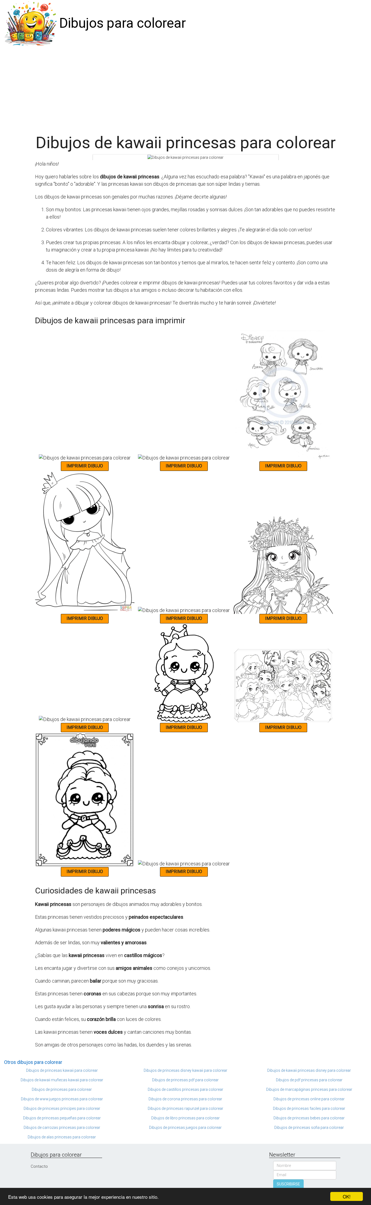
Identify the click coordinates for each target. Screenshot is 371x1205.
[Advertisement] (185, 87)
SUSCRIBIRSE (288, 1184)
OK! (347, 1196)
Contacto (39, 1166)
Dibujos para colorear (122, 23)
